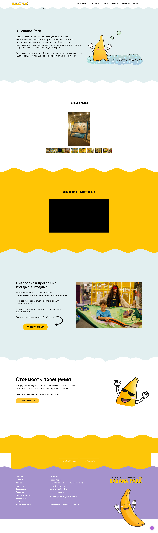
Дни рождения (125, 3)
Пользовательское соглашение (64, 505)
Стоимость (114, 3)
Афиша (19, 483)
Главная (45, 9)
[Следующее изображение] (113, 151)
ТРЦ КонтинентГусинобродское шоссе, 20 (69, 461)
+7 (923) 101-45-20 (82, 3)
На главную (95, 3)
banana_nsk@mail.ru (58, 489)
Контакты (136, 3)
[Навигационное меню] (154, 3)
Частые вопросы (23, 504)
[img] (20, 3)
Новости (20, 486)
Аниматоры (21, 498)
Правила (20, 492)
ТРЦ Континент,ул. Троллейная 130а (89, 460)
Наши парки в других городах (63, 496)
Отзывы (19, 501)
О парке (105, 3)
